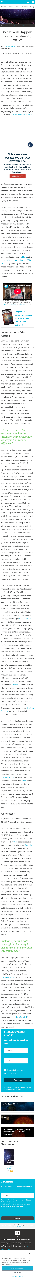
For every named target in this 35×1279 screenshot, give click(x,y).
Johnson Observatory (9, 305)
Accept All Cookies (17, 1268)
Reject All (17, 1272)
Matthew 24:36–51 (19, 1017)
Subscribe (18, 1080)
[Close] (29, 1253)
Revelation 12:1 (25, 618)
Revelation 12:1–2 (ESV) (22, 115)
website (15, 685)
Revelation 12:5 (7, 777)
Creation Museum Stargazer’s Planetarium (19, 25)
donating (29, 1225)
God (15, 842)
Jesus (23, 780)
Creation (23, 305)
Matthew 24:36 (7, 977)
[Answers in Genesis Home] (6, 2)
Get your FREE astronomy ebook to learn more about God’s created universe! (23, 318)
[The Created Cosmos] (9, 1157)
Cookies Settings (17, 1276)
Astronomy (24, 7)
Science (4, 7)
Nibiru (24, 257)
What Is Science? (14, 7)
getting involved (17, 1226)
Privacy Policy (10, 1073)
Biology (31, 7)
